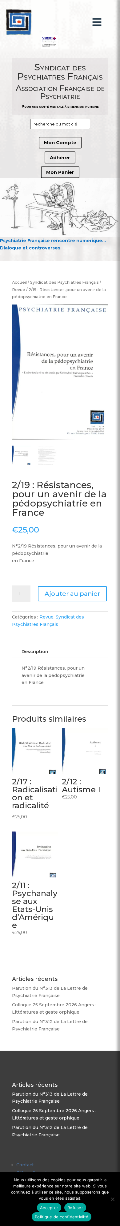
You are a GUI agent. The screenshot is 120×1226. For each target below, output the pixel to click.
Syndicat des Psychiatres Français (64, 282)
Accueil (19, 282)
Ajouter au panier (72, 593)
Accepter (49, 1207)
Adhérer (60, 157)
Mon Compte (60, 142)
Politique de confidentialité (61, 1216)
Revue (18, 289)
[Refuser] (112, 1199)
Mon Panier (60, 172)
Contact (25, 1165)
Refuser (75, 1207)
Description (35, 651)
